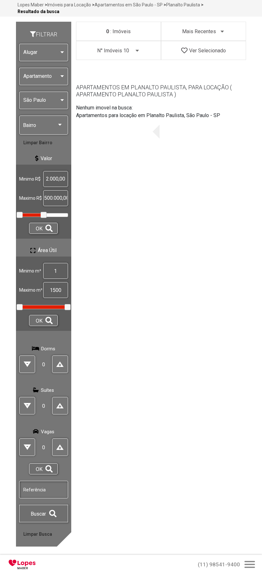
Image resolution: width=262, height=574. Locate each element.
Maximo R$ (30, 198)
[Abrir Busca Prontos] (250, 565)
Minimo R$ (30, 179)
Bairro (29, 125)
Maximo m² (30, 290)
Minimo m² (30, 270)
